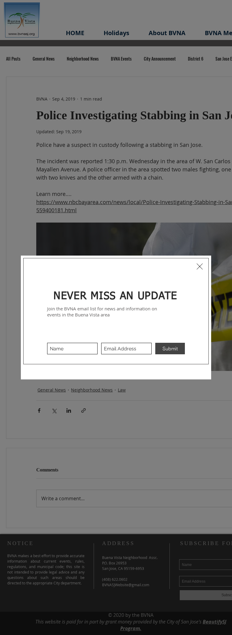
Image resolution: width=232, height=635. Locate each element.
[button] (200, 266)
